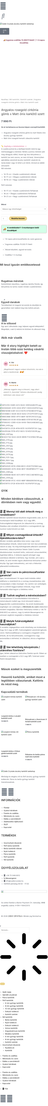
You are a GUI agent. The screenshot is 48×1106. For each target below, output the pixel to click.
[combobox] (14, 930)
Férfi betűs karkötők (11, 846)
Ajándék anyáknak (9, 995)
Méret (3, 204)
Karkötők (8, 1050)
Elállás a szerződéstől (12, 819)
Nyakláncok (9, 1048)
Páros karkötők (10, 854)
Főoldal (6, 808)
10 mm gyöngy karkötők (14, 1009)
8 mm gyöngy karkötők (14, 1006)
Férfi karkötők (9, 857)
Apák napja (6, 992)
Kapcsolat (8, 827)
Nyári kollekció (9, 851)
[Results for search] (24, 957)
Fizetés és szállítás (11, 813)
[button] (24, 513)
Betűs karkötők (11, 1020)
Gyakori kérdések (10, 810)
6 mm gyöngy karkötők (14, 1003)
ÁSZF (6, 824)
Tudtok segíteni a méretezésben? (26, 595)
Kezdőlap (4, 99)
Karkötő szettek (26, 99)
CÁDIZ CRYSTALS (15, 916)
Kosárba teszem (18, 218)
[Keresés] (2, 984)
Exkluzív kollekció (12, 1011)
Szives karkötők (11, 1028)
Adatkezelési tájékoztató (13, 822)
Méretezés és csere (31, 607)
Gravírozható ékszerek (12, 843)
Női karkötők (14, 99)
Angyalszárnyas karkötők (15, 1031)
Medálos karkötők (12, 1034)
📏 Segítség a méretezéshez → (13, 146)
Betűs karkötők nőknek (13, 848)
